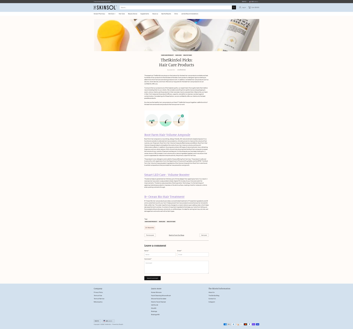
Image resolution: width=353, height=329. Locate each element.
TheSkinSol (107, 324)
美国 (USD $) (254, 1)
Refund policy (98, 302)
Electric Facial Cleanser (158, 302)
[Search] (234, 7)
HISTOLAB (154, 305)
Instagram (211, 302)
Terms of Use (98, 295)
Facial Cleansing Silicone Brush (161, 295)
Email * (179, 251)
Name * (146, 251)
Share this (151, 227)
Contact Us (212, 299)
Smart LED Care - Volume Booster (167, 174)
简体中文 (244, 1)
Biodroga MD (155, 314)
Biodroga (154, 311)
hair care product (167, 55)
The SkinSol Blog (213, 295)
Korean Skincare (156, 292)
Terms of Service (99, 299)
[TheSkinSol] (105, 7)
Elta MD (153, 308)
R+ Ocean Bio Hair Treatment (164, 196)
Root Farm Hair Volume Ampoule (167, 135)
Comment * (148, 259)
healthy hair (187, 55)
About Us (211, 292)
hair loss (178, 55)
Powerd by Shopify (117, 324)
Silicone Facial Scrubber (158, 299)
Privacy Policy (98, 292)
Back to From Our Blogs (176, 235)
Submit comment (152, 278)
